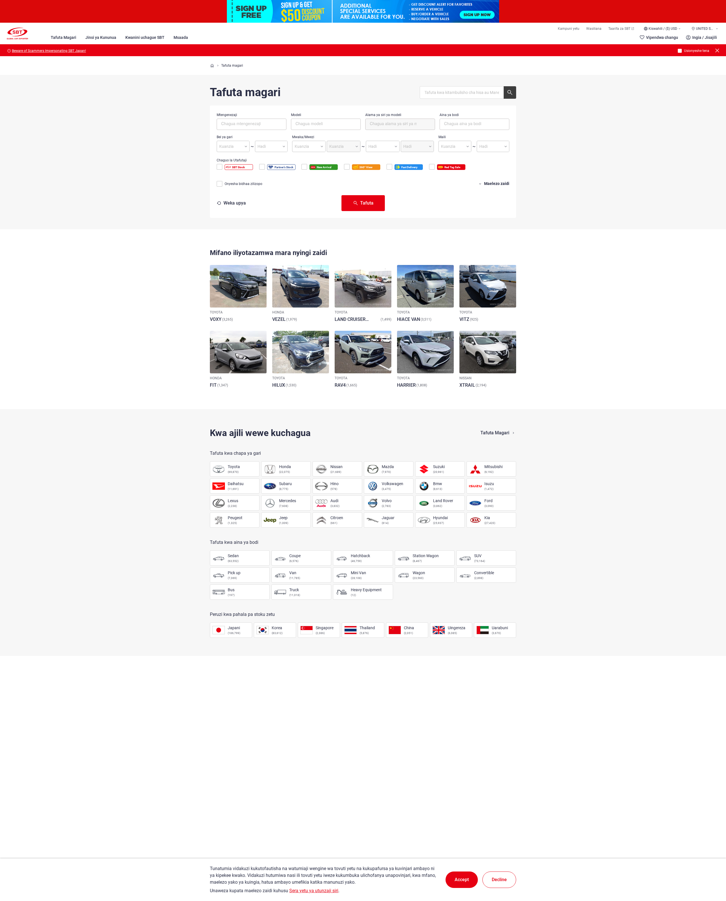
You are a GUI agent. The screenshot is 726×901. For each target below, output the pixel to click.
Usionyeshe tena (696, 51)
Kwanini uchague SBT (144, 37)
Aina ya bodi (449, 115)
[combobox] (251, 124)
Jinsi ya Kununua (100, 37)
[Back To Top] (711, 871)
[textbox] (245, 123)
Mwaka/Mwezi (303, 137)
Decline (499, 879)
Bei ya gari (225, 137)
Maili (442, 137)
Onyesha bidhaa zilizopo (243, 184)
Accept (462, 879)
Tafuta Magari (63, 37)
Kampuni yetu (568, 29)
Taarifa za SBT (619, 29)
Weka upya (234, 203)
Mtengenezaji (227, 115)
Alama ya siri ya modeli (383, 115)
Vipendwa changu (662, 37)
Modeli (296, 115)
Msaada (181, 37)
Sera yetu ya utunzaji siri (313, 890)
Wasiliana (594, 29)
